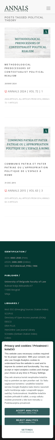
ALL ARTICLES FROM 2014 (30, 99)
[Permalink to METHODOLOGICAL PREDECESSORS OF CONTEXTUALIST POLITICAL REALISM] (27, 42)
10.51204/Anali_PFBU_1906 (23, 265)
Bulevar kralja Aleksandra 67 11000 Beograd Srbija (19, 289)
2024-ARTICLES (11, 99)
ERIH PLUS (10, 325)
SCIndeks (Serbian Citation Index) (21, 333)
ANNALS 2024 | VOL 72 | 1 (25, 91)
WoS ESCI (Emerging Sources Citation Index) (26, 309)
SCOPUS (9, 313)
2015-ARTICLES (11, 198)
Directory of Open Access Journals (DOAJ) (25, 317)
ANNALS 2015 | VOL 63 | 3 (25, 190)
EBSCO (8, 321)
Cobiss (8, 337)
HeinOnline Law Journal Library (20, 329)
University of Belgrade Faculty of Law (25, 281)
